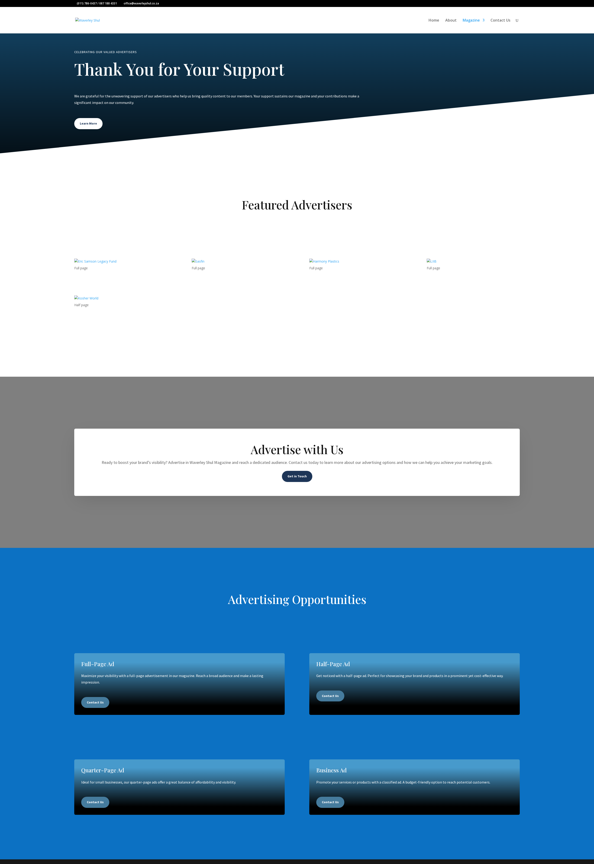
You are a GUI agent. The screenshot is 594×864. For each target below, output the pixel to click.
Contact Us (500, 21)
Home (434, 21)
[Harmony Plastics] (355, 261)
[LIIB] (473, 261)
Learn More (88, 123)
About (451, 21)
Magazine (471, 21)
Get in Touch (297, 476)
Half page (81, 305)
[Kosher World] (120, 298)
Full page (81, 268)
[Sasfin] (238, 261)
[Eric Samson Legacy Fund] (120, 261)
